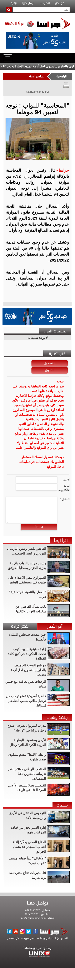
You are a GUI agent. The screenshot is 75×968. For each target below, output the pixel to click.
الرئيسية (61, 76)
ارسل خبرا (28, 3)
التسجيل (49, 363)
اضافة (39, 527)
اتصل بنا (45, 3)
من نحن (59, 3)
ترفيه (14, 3)
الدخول (49, 370)
